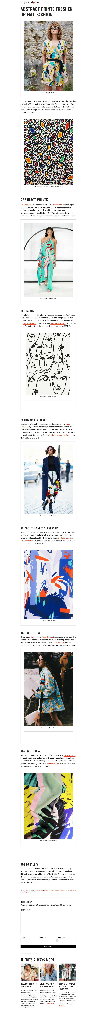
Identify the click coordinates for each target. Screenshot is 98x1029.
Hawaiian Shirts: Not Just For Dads (29, 985)
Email (42, 938)
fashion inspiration (70, 890)
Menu (22, 3)
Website (61, 938)
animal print (47, 890)
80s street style (27, 541)
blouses (52, 890)
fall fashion (62, 890)
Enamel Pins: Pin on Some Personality (47, 985)
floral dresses (47, 637)
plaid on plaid (59, 642)
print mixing (34, 637)
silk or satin (57, 205)
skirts (28, 892)
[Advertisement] (48, 406)
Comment (26, 910)
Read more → (30, 1007)
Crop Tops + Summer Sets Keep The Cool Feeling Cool (67, 986)
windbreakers (65, 538)
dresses (57, 890)
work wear (33, 892)
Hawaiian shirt (69, 755)
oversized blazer (29, 323)
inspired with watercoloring (57, 435)
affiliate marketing (26, 953)
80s (36, 890)
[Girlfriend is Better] (31, 3)
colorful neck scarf (57, 323)
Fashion (28, 890)
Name (24, 938)
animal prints (52, 763)
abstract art (40, 890)
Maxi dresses (26, 205)
